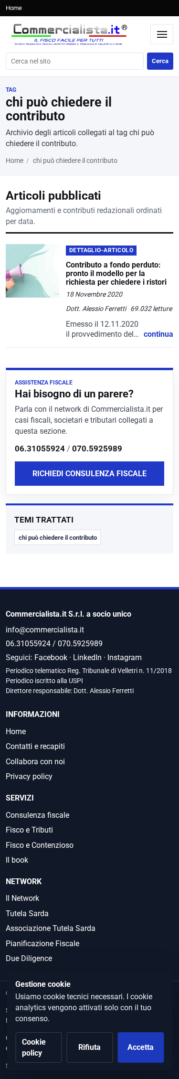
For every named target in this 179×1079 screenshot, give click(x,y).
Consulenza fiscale (37, 815)
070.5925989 (97, 448)
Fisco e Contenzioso (40, 845)
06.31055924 (40, 448)
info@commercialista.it (45, 629)
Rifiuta (89, 1047)
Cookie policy (34, 1047)
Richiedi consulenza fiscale (89, 473)
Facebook (50, 657)
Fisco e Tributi (29, 829)
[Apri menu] (161, 34)
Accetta (140, 1047)
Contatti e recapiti (35, 746)
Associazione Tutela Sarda (50, 928)
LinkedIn (87, 657)
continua (158, 334)
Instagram (124, 657)
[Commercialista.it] (76, 34)
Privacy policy (29, 776)
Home (14, 7)
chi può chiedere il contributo (58, 537)
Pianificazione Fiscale (42, 943)
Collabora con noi (35, 761)
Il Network (22, 898)
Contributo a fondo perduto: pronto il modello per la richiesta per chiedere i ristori (116, 273)
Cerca (160, 60)
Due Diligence (29, 958)
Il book (17, 860)
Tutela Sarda (27, 913)
